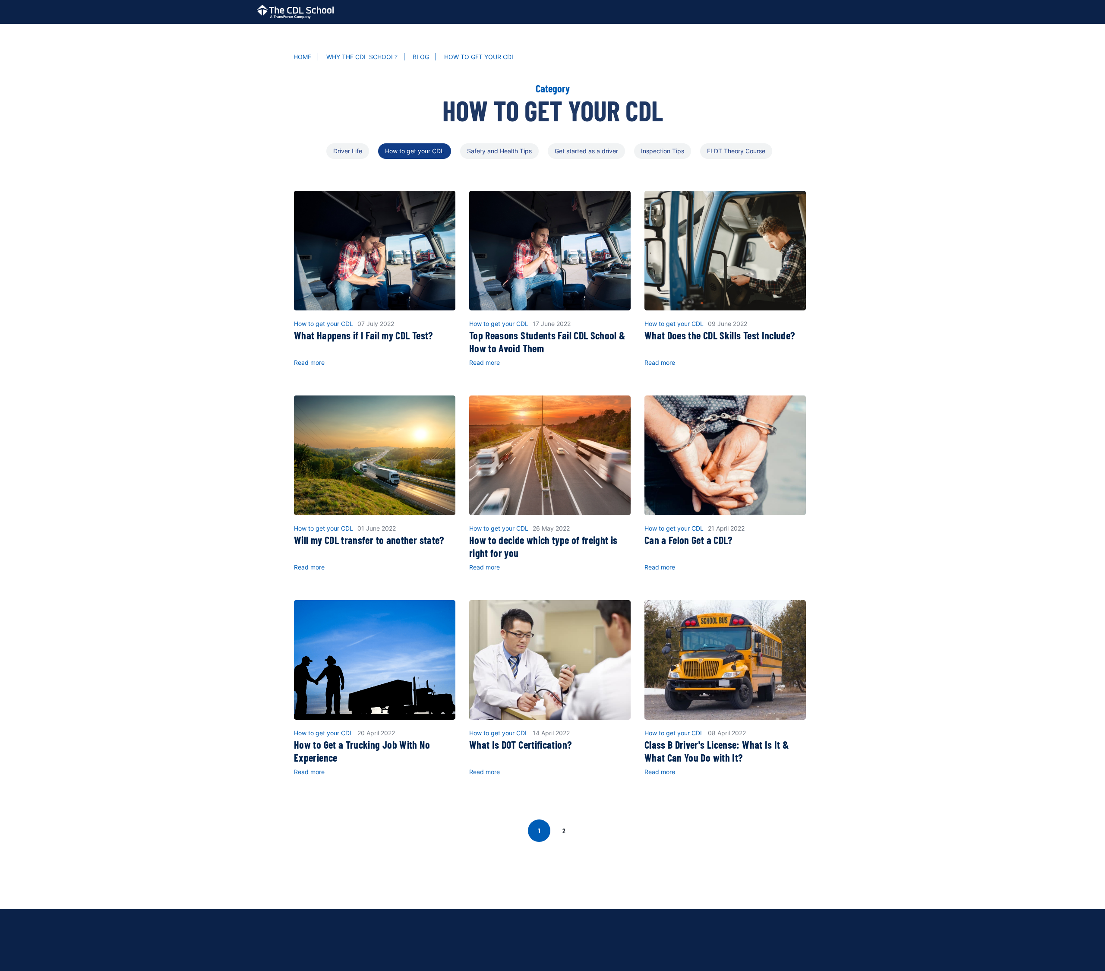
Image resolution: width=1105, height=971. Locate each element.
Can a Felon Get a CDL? (688, 540)
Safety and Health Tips (499, 151)
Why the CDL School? (362, 56)
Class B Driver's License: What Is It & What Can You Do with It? (716, 751)
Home (302, 56)
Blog (421, 56)
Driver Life (347, 151)
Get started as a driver (586, 151)
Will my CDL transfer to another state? (369, 540)
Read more (309, 362)
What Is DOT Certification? (520, 744)
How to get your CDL (414, 151)
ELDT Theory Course (736, 151)
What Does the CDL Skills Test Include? (719, 335)
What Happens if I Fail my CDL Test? (363, 335)
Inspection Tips (662, 151)
